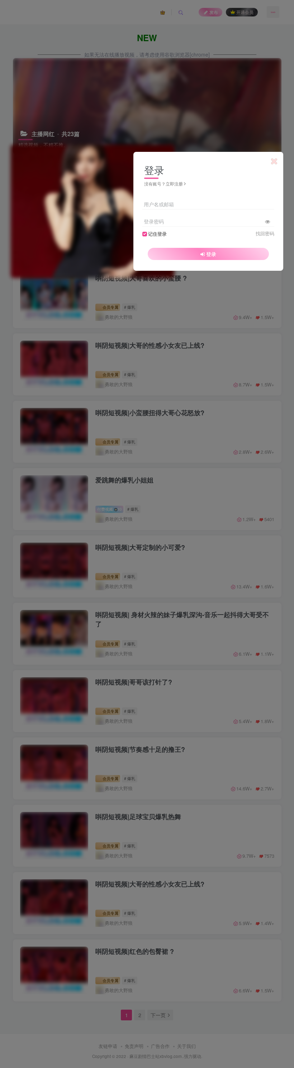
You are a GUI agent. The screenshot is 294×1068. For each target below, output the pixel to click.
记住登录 (157, 234)
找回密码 (265, 233)
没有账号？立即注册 (163, 184)
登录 (211, 254)
